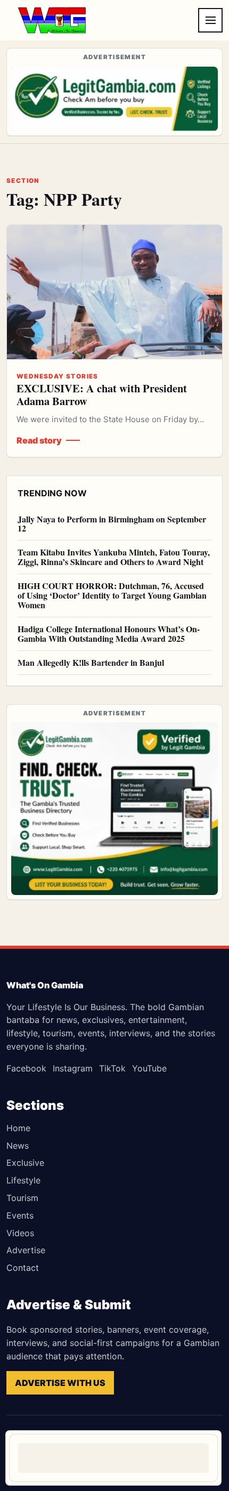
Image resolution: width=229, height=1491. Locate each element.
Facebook (26, 1068)
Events (20, 1215)
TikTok (112, 1068)
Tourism (22, 1197)
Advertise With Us (60, 1382)
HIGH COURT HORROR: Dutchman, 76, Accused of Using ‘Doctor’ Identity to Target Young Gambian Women (112, 595)
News (17, 1145)
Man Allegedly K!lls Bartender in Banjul (91, 662)
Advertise (25, 1250)
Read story (39, 440)
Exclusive (25, 1162)
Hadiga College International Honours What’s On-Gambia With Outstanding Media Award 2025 (109, 633)
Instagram (73, 1068)
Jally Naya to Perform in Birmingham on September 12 (112, 524)
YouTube (149, 1068)
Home (18, 1128)
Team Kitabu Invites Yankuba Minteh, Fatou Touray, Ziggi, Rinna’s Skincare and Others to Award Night (114, 557)
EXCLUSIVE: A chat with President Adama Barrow (102, 394)
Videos (20, 1233)
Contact (22, 1267)
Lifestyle (23, 1180)
